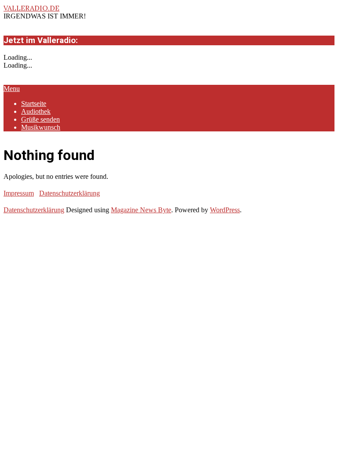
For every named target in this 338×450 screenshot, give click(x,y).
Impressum (19, 193)
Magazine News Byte (141, 210)
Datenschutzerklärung (69, 193)
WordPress (225, 210)
